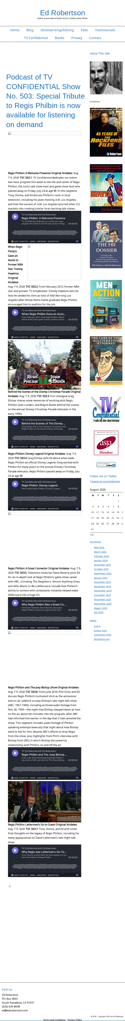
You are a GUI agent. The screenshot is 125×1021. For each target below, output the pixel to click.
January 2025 (101, 577)
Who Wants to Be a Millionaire (61, 968)
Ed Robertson (62, 13)
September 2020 (102, 603)
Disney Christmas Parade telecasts (58, 896)
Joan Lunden (78, 902)
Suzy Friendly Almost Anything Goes (37, 956)
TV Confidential (36, 38)
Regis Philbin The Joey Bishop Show (53, 937)
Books (59, 38)
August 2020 (100, 608)
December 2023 (102, 595)
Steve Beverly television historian (39, 953)
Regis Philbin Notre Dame (37, 934)
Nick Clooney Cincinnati (42, 911)
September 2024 (102, 590)
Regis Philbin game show (61, 921)
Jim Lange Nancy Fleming (31, 902)
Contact (95, 38)
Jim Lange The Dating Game (57, 902)
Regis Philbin (34, 915)
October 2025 (101, 569)
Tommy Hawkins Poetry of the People (27, 962)
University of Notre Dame (33, 968)
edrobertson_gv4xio (35, 886)
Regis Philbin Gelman (45, 924)
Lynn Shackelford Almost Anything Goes (28, 908)
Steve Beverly (64, 943)
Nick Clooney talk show (66, 911)
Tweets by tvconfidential (105, 481)
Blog (30, 30)
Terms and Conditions (54, 1019)
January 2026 (101, 560)
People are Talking (18, 915)
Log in (97, 626)
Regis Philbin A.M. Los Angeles (57, 915)
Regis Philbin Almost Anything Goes (38, 918)
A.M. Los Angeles (20, 889)
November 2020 (102, 599)
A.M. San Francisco (39, 889)
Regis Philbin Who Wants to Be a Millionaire (46, 940)
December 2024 (102, 582)
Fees (84, 30)
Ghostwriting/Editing (57, 30)
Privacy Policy (75, 1019)
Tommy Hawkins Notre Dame (69, 959)
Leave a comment (21, 972)
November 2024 (102, 586)
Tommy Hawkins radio (57, 962)
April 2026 (99, 547)
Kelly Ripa (76, 905)
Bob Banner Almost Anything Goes (45, 892)
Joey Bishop (14, 905)
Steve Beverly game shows (51, 949)
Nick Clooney (24, 911)
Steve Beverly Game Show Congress (56, 946)
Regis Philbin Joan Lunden (69, 924)
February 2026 (101, 556)
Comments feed (102, 634)
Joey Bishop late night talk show (36, 905)
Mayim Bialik (55, 908)
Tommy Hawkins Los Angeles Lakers (36, 959)
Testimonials (105, 30)
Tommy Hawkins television (51, 965)
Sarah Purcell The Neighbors (42, 943)
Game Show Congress (44, 899)
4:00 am (16, 886)
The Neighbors (63, 956)
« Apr (92, 534)
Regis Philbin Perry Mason (64, 934)
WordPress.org (102, 639)
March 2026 (100, 551)
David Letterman (32, 896)
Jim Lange (60, 899)
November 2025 (102, 564)
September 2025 (102, 573)
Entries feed (100, 630)
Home (14, 30)
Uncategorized (58, 886)
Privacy (76, 38)
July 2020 (98, 612)
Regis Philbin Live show (20, 927)
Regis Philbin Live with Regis (46, 927)
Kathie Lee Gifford (62, 905)
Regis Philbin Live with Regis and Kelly (48, 930)
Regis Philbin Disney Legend (34, 921)
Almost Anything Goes (59, 889)
